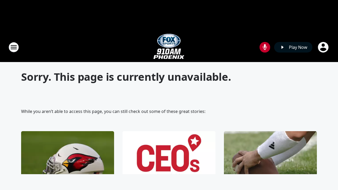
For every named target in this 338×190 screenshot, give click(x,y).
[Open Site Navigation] (13, 47)
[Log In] (324, 47)
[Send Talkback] (265, 47)
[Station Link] (169, 47)
